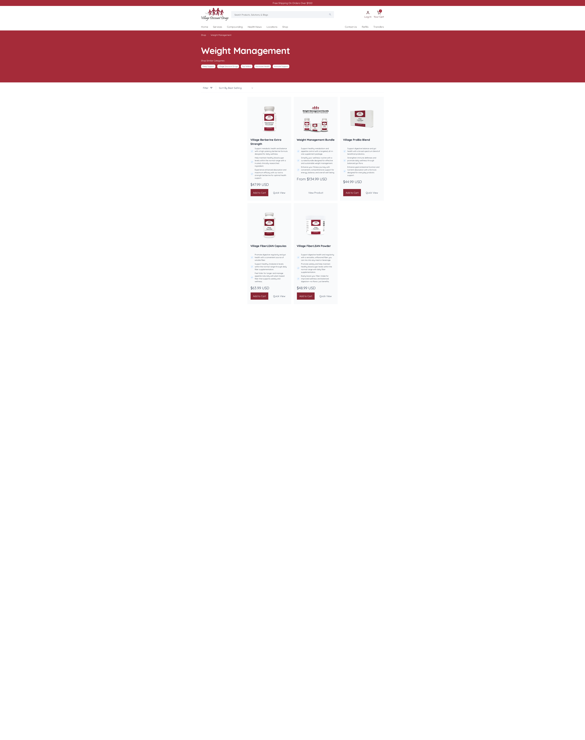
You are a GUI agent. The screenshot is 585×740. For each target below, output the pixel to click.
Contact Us (351, 26)
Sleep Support (208, 66)
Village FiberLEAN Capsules (268, 246)
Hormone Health (262, 66)
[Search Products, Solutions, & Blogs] (330, 14)
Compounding (235, 26)
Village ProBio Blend (356, 140)
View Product (315, 192)
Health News (255, 26)
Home (204, 26)
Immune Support (281, 66)
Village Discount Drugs (228, 66)
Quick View (279, 192)
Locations (272, 26)
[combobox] (282, 14)
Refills (365, 26)
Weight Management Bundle (316, 140)
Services (217, 26)
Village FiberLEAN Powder (314, 246)
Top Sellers (246, 66)
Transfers (378, 26)
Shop (285, 26)
